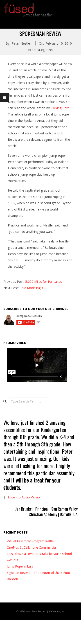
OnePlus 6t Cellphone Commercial (31, 547)
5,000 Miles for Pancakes (43, 281)
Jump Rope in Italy (20, 566)
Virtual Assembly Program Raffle (30, 541)
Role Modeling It (31, 288)
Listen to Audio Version (25, 497)
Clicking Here (60, 108)
